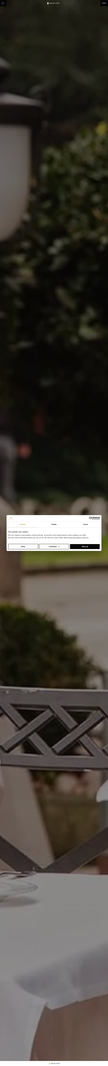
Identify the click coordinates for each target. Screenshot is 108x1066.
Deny (23, 546)
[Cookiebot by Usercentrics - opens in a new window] (90, 518)
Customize (53, 546)
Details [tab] (54, 524)
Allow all (85, 546)
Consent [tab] (22, 524)
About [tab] (85, 524)
